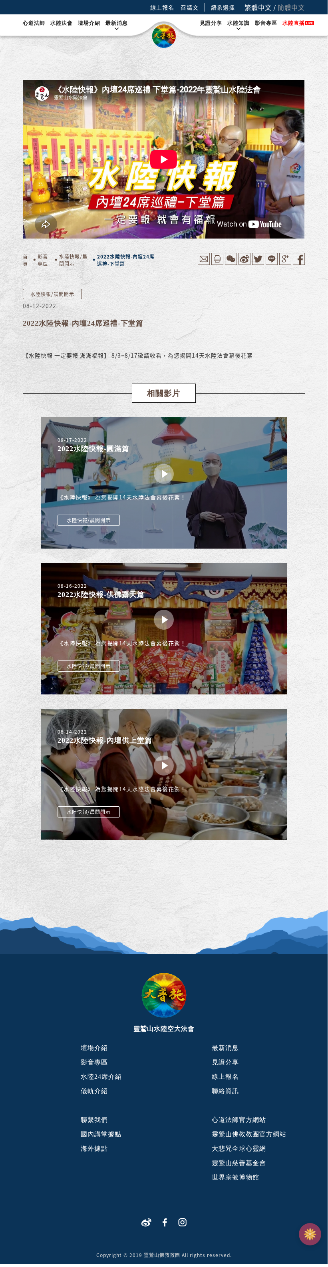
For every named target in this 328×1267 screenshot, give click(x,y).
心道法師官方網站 (239, 1119)
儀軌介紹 (94, 1091)
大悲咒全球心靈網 (239, 1148)
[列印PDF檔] (217, 262)
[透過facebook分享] (299, 262)
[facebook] (165, 1221)
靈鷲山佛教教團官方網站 (249, 1134)
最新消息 (116, 23)
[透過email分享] (204, 262)
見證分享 (211, 23)
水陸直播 (293, 23)
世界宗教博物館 (235, 1177)
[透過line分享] (272, 262)
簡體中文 (291, 7)
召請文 (190, 7)
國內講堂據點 (101, 1134)
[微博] (146, 1221)
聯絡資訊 (225, 1091)
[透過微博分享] (244, 262)
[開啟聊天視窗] (310, 1234)
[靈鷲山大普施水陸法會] (164, 36)
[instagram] (182, 1221)
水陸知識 (238, 23)
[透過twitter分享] (258, 262)
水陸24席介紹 (101, 1076)
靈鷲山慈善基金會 (239, 1163)
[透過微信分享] (231, 262)
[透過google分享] (285, 262)
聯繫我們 (94, 1119)
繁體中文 (258, 7)
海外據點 (94, 1148)
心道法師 (34, 23)
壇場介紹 (89, 23)
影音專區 (266, 23)
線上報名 (162, 7)
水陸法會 (61, 23)
